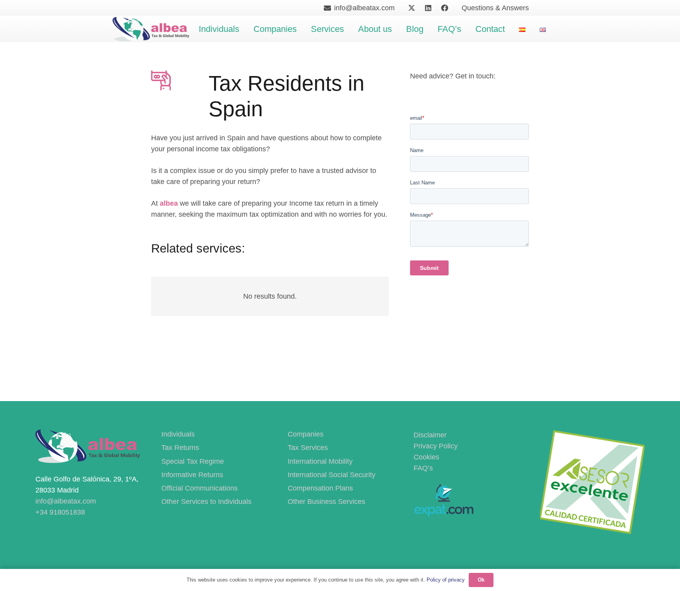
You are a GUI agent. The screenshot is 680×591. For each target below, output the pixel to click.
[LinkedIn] (428, 8)
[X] (412, 8)
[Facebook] (445, 8)
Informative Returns (192, 475)
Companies (305, 434)
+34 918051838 (60, 512)
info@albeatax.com (65, 501)
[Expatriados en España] (444, 514)
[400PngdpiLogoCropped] (151, 29)
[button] (244, 29)
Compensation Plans (320, 488)
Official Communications (199, 488)
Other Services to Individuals (206, 502)
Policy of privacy (446, 580)
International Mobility (320, 461)
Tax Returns (180, 448)
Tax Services (308, 448)
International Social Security (331, 475)
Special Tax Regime (192, 461)
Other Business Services (326, 502)
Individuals (178, 434)
